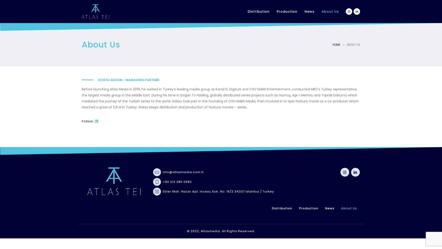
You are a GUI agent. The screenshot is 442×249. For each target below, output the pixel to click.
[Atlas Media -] (95, 11)
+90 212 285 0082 (177, 182)
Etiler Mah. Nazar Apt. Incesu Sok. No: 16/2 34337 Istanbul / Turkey (218, 191)
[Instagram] (349, 11)
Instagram (344, 172)
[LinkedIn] (357, 11)
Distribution (259, 11)
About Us (330, 11)
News (309, 11)
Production (287, 11)
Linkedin (355, 172)
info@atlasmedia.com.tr (183, 172)
